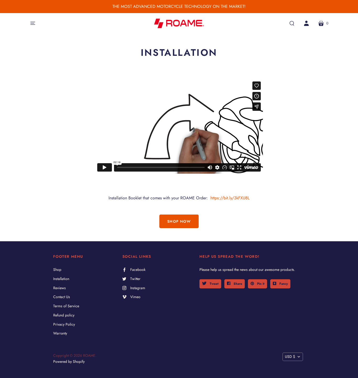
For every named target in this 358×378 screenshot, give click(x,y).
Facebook (137, 269)
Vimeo (135, 296)
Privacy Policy (64, 324)
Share (237, 283)
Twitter (135, 278)
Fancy (283, 283)
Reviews (59, 288)
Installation (61, 278)
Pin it (260, 283)
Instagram (137, 288)
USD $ (290, 356)
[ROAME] (179, 23)
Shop (57, 269)
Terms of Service (66, 306)
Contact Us (61, 296)
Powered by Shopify (69, 361)
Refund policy (63, 315)
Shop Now (179, 221)
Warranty (60, 333)
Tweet (214, 283)
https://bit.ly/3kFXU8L (229, 198)
